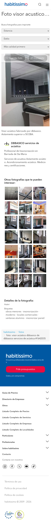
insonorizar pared (35, 318)
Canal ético (7, 455)
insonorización (30, 312)
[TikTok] (33, 466)
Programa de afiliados (12, 458)
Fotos (4, 415)
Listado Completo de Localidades (18, 430)
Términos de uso (13, 482)
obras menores (13, 312)
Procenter (6, 418)
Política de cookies (14, 495)
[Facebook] (12, 466)
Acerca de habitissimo (12, 452)
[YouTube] (26, 466)
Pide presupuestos (25, 526)
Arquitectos (7, 428)
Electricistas (7, 423)
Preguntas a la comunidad (14, 412)
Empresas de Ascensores (13, 403)
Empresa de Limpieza (12, 406)
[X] (19, 466)
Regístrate (6, 442)
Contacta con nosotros (12, 460)
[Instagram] (4, 466)
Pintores (6, 420)
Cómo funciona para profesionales (18, 446)
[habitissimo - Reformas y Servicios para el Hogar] (12, 5)
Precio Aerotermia (10, 399)
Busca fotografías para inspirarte (15, 25)
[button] (25, 393)
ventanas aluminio (15, 318)
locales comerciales (27, 315)
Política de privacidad (16, 488)
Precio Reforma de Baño (13, 396)
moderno (10, 315)
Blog (4, 409)
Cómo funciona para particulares (17, 439)
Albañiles (6, 426)
